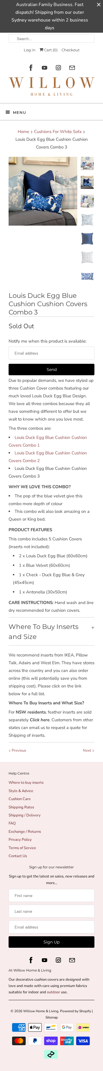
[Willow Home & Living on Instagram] (58, 67)
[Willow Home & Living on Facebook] (30, 67)
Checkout (71, 50)
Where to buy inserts (26, 782)
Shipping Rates (21, 807)
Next (87, 750)
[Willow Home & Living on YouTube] (44, 67)
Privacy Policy (20, 839)
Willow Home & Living (40, 1011)
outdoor (54, 992)
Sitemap (51, 1017)
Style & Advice (21, 791)
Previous (18, 750)
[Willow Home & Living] (51, 88)
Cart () (50, 50)
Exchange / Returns (25, 831)
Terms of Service (22, 848)
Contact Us (18, 856)
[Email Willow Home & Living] (72, 67)
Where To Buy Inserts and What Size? (46, 703)
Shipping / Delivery (25, 815)
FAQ (12, 823)
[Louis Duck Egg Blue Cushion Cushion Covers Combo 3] (43, 191)
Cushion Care (20, 799)
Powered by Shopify (75, 1011)
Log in (29, 50)
